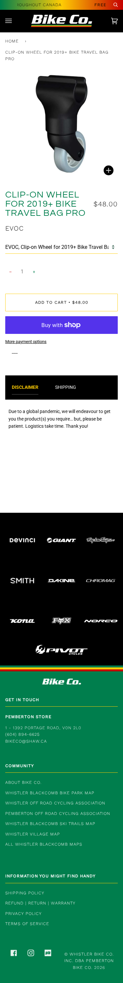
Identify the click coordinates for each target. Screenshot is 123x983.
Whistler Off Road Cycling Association (55, 803)
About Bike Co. (23, 782)
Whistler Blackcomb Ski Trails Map (50, 823)
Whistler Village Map (32, 834)
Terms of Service (27, 923)
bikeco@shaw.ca (26, 741)
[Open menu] (15, 21)
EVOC (14, 228)
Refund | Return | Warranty (40, 903)
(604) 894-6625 (22, 734)
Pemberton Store (28, 716)
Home (12, 41)
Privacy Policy (23, 913)
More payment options (26, 341)
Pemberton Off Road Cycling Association (57, 813)
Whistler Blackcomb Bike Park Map (49, 792)
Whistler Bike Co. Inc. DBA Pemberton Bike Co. (89, 961)
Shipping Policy (24, 892)
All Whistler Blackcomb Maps (43, 844)
